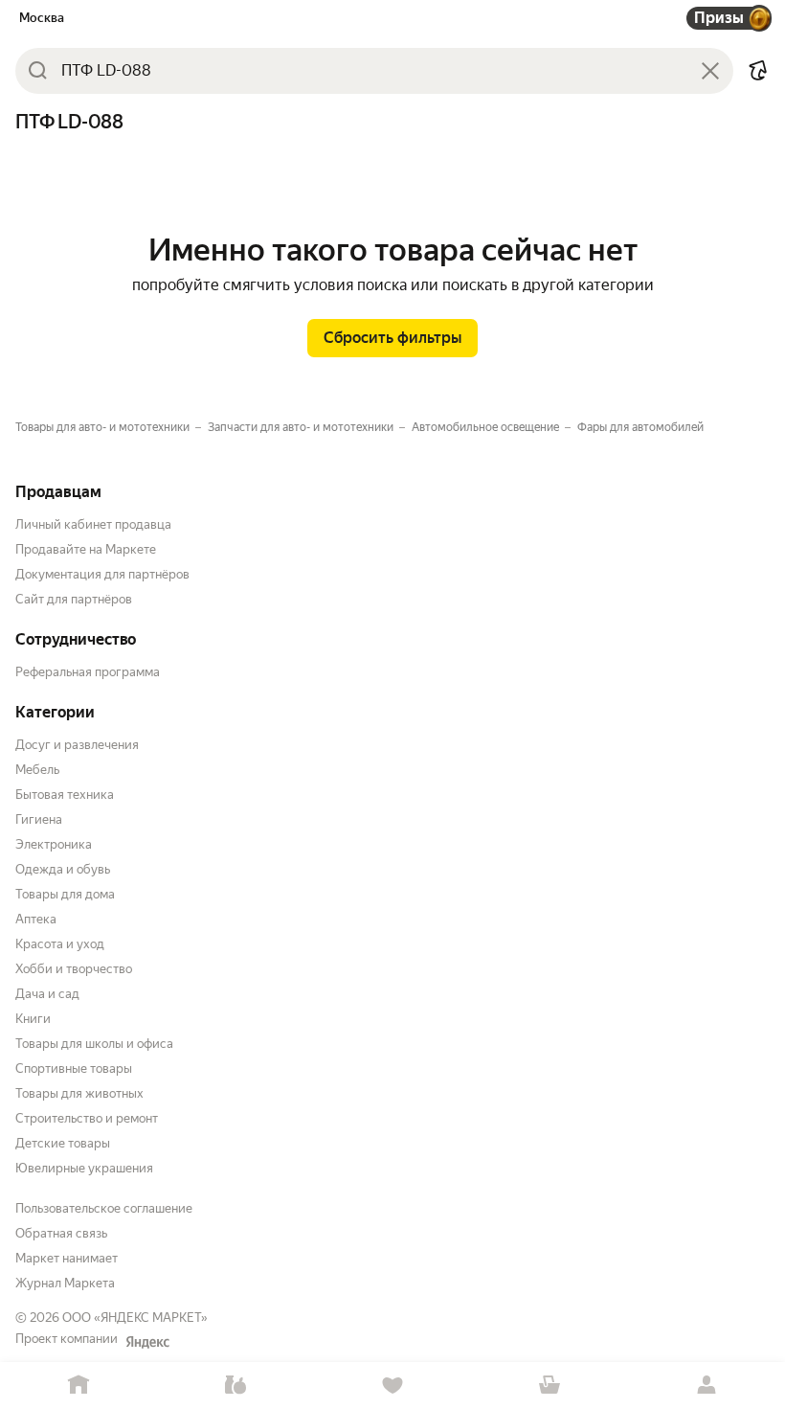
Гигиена (38, 819)
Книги (33, 1018)
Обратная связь (61, 1233)
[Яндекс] (147, 1342)
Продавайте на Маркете (85, 549)
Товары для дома (65, 894)
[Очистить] (710, 71)
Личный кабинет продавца (93, 524)
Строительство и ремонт (86, 1118)
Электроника (53, 844)
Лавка (235, 1385)
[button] (758, 70)
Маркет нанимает (66, 1258)
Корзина (549, 1385)
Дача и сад (47, 994)
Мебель (37, 769)
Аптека (35, 919)
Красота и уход (59, 944)
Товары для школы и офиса (94, 1043)
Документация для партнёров (102, 574)
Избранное (392, 1385)
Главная (78, 1385)
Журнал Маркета (65, 1283)
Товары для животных (79, 1093)
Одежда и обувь (62, 869)
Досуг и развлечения (77, 745)
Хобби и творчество (73, 969)
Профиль (706, 1385)
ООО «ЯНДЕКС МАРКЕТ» (135, 1317)
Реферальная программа (87, 672)
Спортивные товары (73, 1068)
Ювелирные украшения (84, 1168)
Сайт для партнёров (73, 599)
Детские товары (62, 1143)
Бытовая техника (64, 794)
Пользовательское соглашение (103, 1208)
